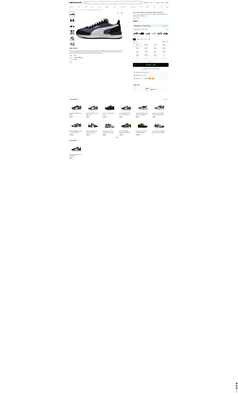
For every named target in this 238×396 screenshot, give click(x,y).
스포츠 (79, 6)
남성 (155, 6)
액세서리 (147, 6)
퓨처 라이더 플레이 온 (78, 57)
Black (75, 59)
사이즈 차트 (135, 41)
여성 (161, 6)
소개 (150, 2)
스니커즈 (73, 9)
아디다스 (99, 6)
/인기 (71, 6)
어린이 (167, 6)
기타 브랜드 (133, 6)
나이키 (86, 6)
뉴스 (154, 2)
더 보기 (70, 61)
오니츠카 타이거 (123, 6)
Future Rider (82, 9)
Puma (77, 9)
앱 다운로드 (145, 2)
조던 (92, 6)
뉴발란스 (107, 6)
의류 (141, 6)
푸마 (75, 55)
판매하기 (158, 2)
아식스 (114, 6)
